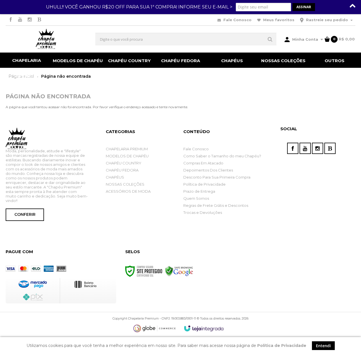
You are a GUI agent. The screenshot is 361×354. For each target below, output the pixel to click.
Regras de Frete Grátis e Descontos (215, 205)
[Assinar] (303, 7)
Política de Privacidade (204, 184)
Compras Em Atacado (203, 163)
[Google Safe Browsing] (179, 271)
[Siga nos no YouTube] (305, 148)
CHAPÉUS (115, 177)
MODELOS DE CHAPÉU (127, 156)
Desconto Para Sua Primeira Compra (216, 177)
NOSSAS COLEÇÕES (125, 184)
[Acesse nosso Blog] (39, 20)
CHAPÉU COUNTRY (123, 163)
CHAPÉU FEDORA (122, 170)
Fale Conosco (237, 20)
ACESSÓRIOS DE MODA (128, 191)
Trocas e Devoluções (202, 212)
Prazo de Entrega (199, 191)
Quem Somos (196, 198)
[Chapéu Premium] (46, 39)
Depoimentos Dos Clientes (208, 170)
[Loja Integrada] (204, 328)
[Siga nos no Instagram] (29, 20)
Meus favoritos (278, 20)
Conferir (25, 214)
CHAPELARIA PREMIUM (127, 149)
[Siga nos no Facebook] (10, 20)
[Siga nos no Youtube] (20, 20)
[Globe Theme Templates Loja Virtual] (154, 328)
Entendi (323, 345)
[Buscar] (270, 39)
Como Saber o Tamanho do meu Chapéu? (222, 156)
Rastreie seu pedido (327, 20)
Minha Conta (305, 39)
